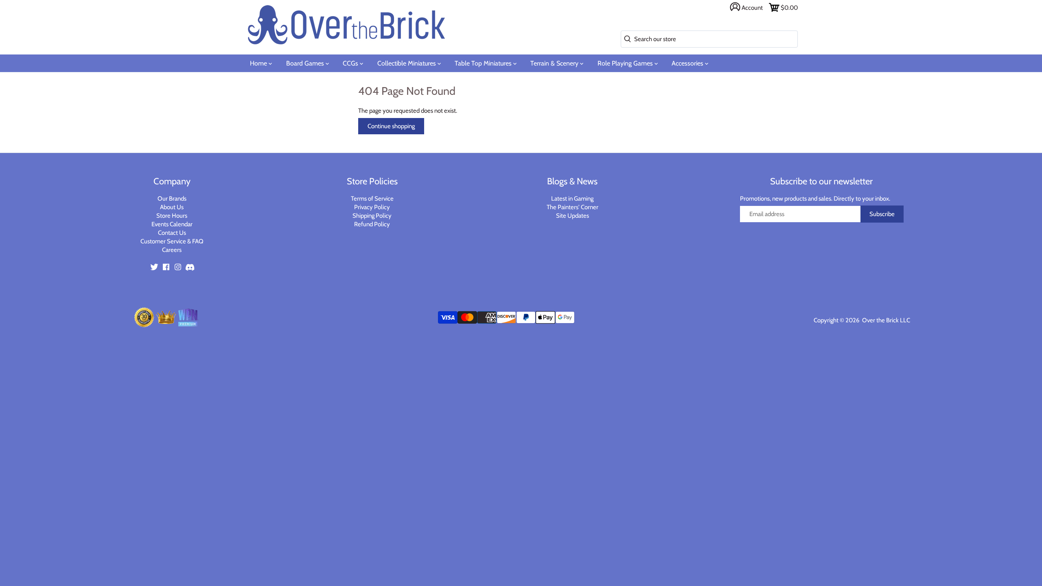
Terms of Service (372, 198)
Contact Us (172, 232)
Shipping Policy (372, 215)
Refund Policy (372, 224)
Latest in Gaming (572, 198)
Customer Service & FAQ (172, 241)
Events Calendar (172, 224)
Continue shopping (391, 126)
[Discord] (190, 266)
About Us (172, 207)
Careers (172, 250)
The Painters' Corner (572, 207)
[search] (626, 39)
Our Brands (172, 198)
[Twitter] (154, 266)
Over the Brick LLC (885, 320)
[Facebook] (166, 266)
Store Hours (171, 215)
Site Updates (572, 215)
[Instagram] (178, 266)
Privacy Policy (372, 207)
